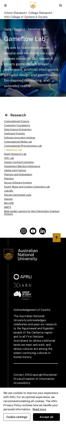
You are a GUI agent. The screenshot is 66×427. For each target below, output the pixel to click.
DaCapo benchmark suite (17, 195)
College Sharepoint (40, 12)
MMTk (7, 207)
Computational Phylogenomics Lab (23, 145)
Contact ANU (22, 374)
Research (19, 29)
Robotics (9, 178)
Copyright (37, 374)
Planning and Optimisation (18, 174)
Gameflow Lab (37, 29)
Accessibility (22, 383)
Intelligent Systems (14, 133)
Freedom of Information (38, 378)
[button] (5, 5)
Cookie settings (16, 417)
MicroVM (9, 203)
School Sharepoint (15, 12)
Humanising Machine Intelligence (22, 166)
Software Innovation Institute (19, 137)
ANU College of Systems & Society (26, 17)
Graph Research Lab (15, 154)
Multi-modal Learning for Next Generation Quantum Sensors (31, 212)
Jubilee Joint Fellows (15, 170)
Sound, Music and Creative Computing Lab (27, 186)
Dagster (8, 199)
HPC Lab (9, 158)
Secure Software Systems (18, 182)
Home (8, 29)
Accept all (46, 417)
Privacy (18, 378)
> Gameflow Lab (13, 150)
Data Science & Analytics (17, 129)
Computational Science (16, 121)
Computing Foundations (17, 125)
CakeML (8, 190)
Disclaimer (50, 374)
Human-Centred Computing (19, 162)
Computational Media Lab (18, 141)
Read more (39, 409)
